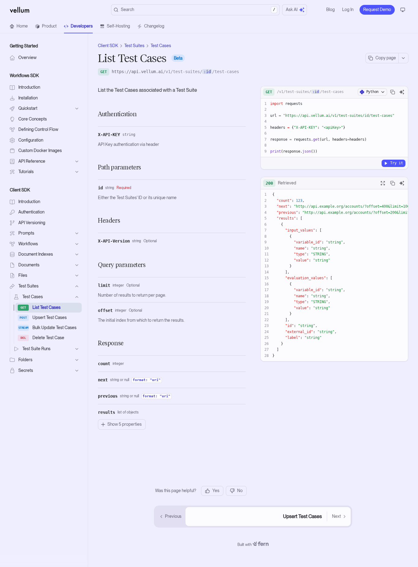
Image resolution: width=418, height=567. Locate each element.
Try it (396, 163)
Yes (215, 490)
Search (198, 9)
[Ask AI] (401, 92)
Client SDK (108, 45)
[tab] (19, 26)
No (240, 490)
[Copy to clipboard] (392, 92)
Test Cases (161, 45)
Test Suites (134, 45)
